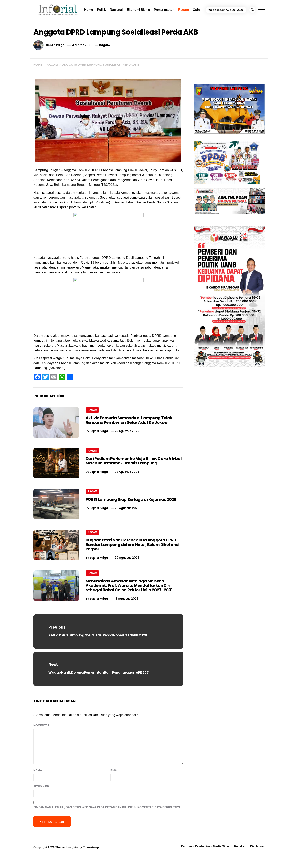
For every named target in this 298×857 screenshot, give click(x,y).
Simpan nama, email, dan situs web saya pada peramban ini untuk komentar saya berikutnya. (107, 807)
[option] (54, 848)
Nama (38, 770)
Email (115, 770)
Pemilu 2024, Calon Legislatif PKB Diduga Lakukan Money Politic (186, 847)
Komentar (42, 725)
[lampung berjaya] (229, 108)
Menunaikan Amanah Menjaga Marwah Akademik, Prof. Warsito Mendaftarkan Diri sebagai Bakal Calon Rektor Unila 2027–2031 (129, 585)
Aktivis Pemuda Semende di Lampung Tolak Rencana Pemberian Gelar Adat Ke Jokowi (129, 420)
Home (88, 9)
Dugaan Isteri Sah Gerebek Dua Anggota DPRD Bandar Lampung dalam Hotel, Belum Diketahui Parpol (132, 544)
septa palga (55, 45)
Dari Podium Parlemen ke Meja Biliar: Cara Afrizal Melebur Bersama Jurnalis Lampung (134, 461)
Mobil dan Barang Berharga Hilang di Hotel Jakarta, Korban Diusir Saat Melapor (62, 847)
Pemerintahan (164, 9)
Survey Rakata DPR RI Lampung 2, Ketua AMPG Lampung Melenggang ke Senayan (125, 847)
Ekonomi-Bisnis (138, 9)
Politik (101, 9)
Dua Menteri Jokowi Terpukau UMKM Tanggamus (251, 846)
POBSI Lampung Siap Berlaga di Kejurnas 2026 (131, 499)
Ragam (183, 9)
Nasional (116, 9)
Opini (196, 9)
